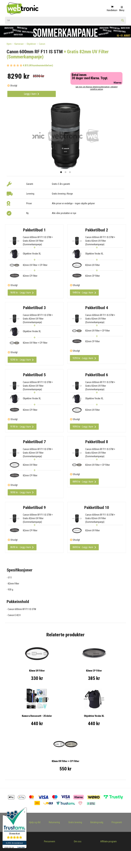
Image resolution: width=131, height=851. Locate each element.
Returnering (54, 822)
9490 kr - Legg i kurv (83, 292)
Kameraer (19, 44)
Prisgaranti (117, 822)
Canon (42, 44)
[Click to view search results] (123, 21)
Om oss (77, 841)
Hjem (9, 44)
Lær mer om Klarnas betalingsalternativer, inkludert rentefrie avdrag (97, 88)
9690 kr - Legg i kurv (20, 292)
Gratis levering (75, 822)
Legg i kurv (30, 93)
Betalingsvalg (96, 822)
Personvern (49, 841)
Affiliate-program (108, 841)
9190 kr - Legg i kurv (20, 426)
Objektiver (31, 44)
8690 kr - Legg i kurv (20, 547)
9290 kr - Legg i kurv (20, 359)
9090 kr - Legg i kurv (83, 426)
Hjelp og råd (34, 822)
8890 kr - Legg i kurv (83, 481)
